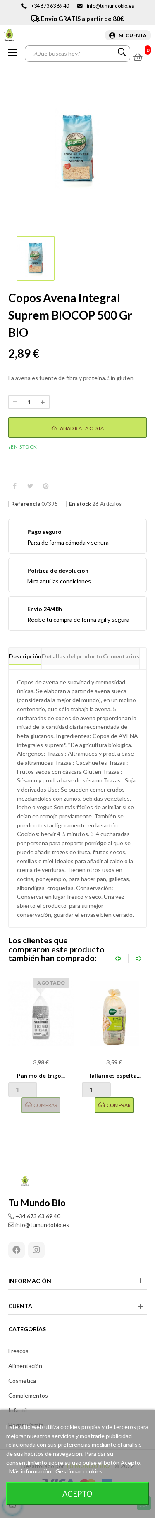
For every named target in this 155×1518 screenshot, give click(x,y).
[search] (121, 53)
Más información (30, 1471)
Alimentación (25, 1365)
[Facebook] (16, 1250)
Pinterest (46, 486)
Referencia (25, 504)
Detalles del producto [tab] (72, 656)
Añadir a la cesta (81, 428)
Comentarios (121, 656)
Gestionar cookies (79, 1471)
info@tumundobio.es (110, 6)
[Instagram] (36, 1250)
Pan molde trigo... (41, 1075)
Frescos (18, 1350)
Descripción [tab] (25, 656)
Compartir (14, 486)
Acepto (77, 1493)
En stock (80, 504)
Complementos (28, 1395)
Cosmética (22, 1380)
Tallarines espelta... (114, 1075)
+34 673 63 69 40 (50, 6)
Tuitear (30, 486)
